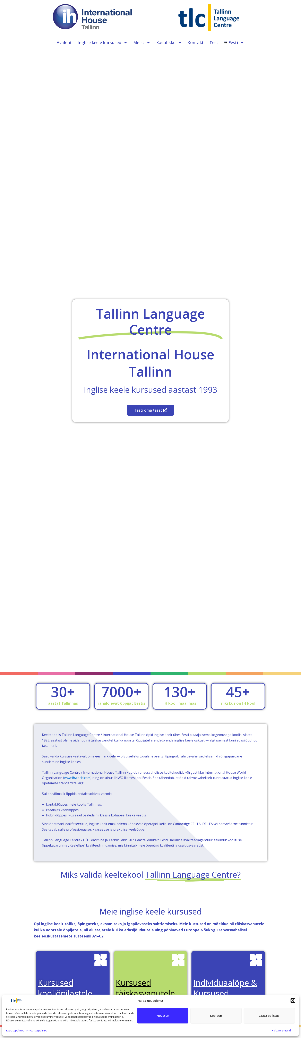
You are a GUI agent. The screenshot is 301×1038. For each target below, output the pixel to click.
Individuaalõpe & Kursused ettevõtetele (225, 993)
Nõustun (163, 1015)
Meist (138, 42)
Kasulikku (166, 42)
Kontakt (196, 42)
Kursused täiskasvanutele (145, 988)
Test (213, 42)
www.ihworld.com (77, 777)
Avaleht (64, 42)
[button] (293, 1000)
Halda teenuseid (281, 1030)
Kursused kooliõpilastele (65, 988)
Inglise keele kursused (99, 42)
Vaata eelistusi (269, 1015)
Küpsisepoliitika (15, 1030)
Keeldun (216, 1015)
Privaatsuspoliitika (37, 1030)
